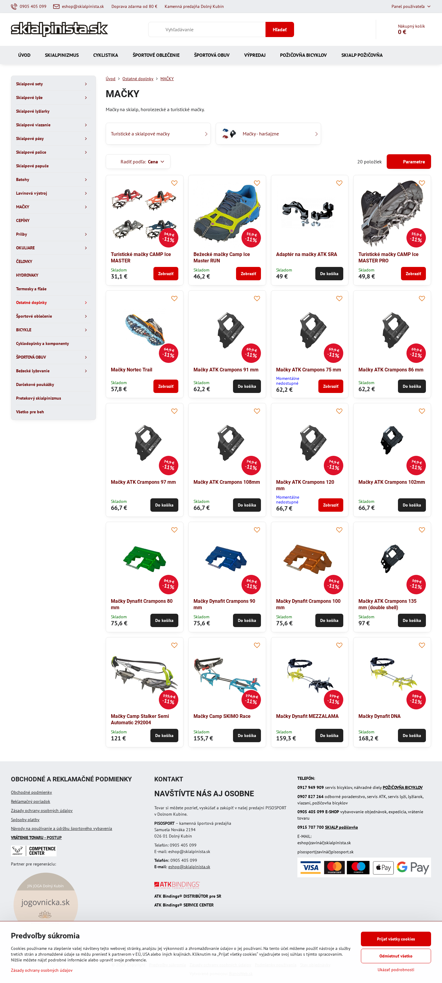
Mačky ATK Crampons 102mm (391, 482)
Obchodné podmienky (31, 792)
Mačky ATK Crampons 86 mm (390, 370)
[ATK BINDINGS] (177, 887)
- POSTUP (36, 837)
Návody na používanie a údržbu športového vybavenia (61, 828)
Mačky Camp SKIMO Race (222, 716)
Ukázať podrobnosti (396, 969)
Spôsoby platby (25, 819)
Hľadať (280, 29)
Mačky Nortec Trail (131, 370)
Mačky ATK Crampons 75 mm (308, 370)
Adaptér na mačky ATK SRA (306, 254)
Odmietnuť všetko (396, 956)
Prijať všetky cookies (396, 939)
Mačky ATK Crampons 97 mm (143, 482)
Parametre (413, 162)
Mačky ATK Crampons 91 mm (226, 370)
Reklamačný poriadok (30, 801)
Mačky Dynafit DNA (379, 716)
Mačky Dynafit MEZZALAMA (307, 716)
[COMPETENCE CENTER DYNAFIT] (34, 855)
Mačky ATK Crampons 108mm (227, 482)
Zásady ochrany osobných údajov (42, 810)
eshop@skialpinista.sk (189, 866)
